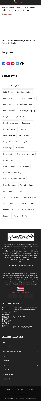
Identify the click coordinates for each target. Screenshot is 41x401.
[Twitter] (31, 296)
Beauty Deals (28, 86)
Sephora (19, 191)
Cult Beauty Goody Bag (27, 111)
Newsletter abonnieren (20, 394)
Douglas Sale (26, 123)
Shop (8, 394)
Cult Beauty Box (9, 111)
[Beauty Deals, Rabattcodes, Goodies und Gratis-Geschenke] (20, 25)
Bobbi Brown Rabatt (24, 92)
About (32, 394)
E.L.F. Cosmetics (9, 129)
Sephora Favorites (29, 197)
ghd (25, 142)
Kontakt (31, 389)
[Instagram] (15, 296)
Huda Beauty (8, 154)
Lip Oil (34, 154)
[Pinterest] (20, 296)
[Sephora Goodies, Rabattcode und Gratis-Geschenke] (6, 321)
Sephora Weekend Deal (25, 210)
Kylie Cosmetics (22, 154)
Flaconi (17, 142)
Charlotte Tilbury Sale (27, 98)
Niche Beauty (24, 166)
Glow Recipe (7, 148)
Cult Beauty (7, 104)
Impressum (21, 389)
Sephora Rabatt (9, 203)
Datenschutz (10, 389)
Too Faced (25, 216)
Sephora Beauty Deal (10, 197)
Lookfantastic (8, 160)
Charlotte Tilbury (9, 98)
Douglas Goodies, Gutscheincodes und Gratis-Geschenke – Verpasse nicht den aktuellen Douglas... (25, 309)
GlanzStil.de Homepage (8, 7)
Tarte (16, 216)
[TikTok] (26, 296)
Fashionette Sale (9, 135)
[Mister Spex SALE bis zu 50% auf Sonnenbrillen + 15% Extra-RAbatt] (6, 328)
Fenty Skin (7, 142)
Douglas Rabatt (19, 117)
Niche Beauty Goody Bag (12, 172)
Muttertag (20, 160)
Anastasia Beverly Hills (11, 86)
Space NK (6, 216)
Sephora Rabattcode (26, 203)
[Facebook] (10, 296)
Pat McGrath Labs (26, 185)
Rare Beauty (7, 191)
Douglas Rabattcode (10, 123)
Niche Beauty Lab (9, 185)
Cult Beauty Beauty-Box (24, 104)
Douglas (6, 117)
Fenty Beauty (24, 135)
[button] (3, 2)
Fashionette (23, 129)
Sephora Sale (8, 210)
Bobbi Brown (8, 92)
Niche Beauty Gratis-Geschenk (14, 179)
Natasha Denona (9, 166)
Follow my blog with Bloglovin (20, 292)
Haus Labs (20, 148)
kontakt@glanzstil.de (26, 265)
